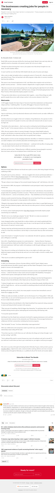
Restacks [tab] (11, 390)
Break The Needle (8, 16)
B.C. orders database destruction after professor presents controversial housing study (22, 427)
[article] (27, 431)
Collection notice (38, 482)
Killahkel (5, 404)
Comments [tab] (4, 390)
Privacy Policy (38, 370)
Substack (20, 490)
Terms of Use (34, 368)
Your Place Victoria (29, 211)
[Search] (52, 423)
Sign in (51, 2)
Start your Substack (24, 486)
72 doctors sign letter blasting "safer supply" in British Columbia (20, 439)
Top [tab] (3, 423)
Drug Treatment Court (22, 177)
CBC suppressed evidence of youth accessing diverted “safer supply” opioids (22, 450)
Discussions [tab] (12, 423)
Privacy (27, 482)
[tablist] (7, 390)
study (6, 103)
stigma (10, 292)
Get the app (34, 486)
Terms (31, 482)
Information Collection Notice (27, 370)
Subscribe (45, 2)
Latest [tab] (6, 423)
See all (4, 461)
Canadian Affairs (5, 349)
